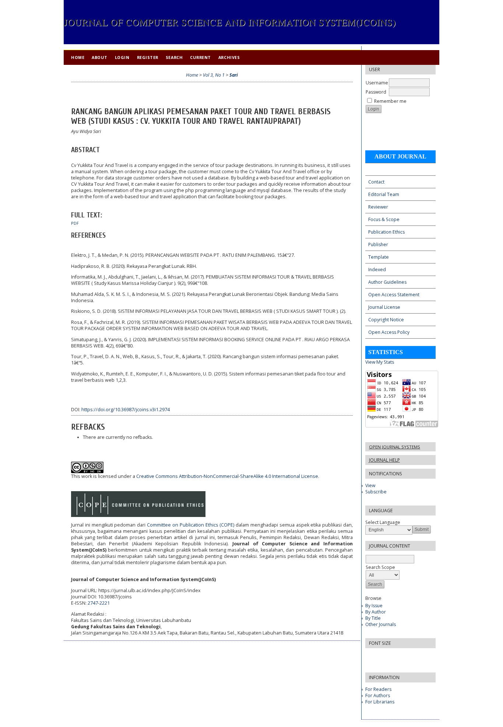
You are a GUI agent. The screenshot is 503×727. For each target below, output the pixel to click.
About (100, 57)
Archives (229, 57)
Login (122, 57)
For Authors (377, 695)
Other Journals (380, 624)
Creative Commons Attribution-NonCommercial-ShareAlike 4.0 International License (227, 476)
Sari (233, 75)
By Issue (374, 605)
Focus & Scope (384, 219)
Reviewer (378, 207)
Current (200, 57)
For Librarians (379, 702)
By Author (375, 612)
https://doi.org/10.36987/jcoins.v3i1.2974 (125, 409)
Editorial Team (383, 194)
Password (376, 92)
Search (174, 57)
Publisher (378, 244)
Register (147, 57)
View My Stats (379, 362)
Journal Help (384, 460)
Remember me (390, 101)
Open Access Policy (388, 332)
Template (378, 257)
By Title (373, 618)
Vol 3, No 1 (214, 75)
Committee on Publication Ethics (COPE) (190, 525)
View (370, 485)
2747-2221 (99, 603)
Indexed (377, 269)
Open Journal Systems (394, 447)
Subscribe (376, 492)
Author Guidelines (387, 282)
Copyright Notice (386, 320)
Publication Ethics (386, 232)
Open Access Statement (393, 294)
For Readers (378, 689)
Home (77, 57)
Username (377, 83)
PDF (75, 223)
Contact (376, 182)
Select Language (382, 522)
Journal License (384, 307)
